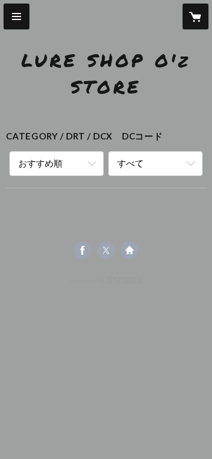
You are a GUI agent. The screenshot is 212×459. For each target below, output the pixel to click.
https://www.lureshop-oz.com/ (129, 250)
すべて (130, 163)
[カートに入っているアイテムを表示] (195, 16)
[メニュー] (16, 16)
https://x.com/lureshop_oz (106, 250)
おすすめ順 (40, 163)
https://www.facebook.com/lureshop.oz (82, 250)
